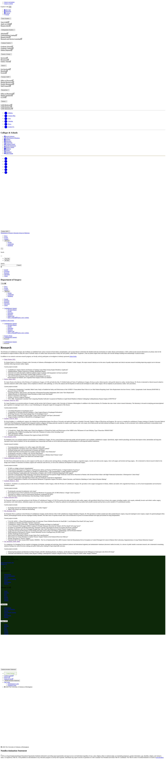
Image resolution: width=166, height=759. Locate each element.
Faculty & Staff (5, 77)
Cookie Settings (10, 673)
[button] (83, 320)
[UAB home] (83, 191)
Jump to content (8, 3)
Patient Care (11, 316)
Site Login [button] (7, 682)
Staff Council (5, 86)
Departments (7, 574)
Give (5, 594)
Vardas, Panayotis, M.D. (10, 497)
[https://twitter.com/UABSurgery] (5, 567)
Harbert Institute (6, 95)
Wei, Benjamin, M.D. (10, 511)
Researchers (4, 90)
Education (10, 313)
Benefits (3, 71)
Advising (3, 33)
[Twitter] (6, 161)
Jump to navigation (9, 2)
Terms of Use (8, 679)
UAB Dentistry (5, 107)
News (5, 236)
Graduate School (6, 46)
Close (3, 283)
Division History (12, 310)
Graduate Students (6, 43)
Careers (6, 599)
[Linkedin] (6, 172)
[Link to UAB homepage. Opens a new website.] (83, 667)
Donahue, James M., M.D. (11, 400)
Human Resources (6, 82)
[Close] (10, 7)
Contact (6, 239)
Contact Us (4, 564)
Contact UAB (8, 676)
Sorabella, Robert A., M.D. (11, 481)
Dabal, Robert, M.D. (9, 359)
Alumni (3, 65)
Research (10, 314)
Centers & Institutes (9, 576)
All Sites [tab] (7, 260)
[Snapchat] (6, 169)
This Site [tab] (7, 258)
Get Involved (5, 69)
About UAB (4, 621)
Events (3, 73)
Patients (3, 101)
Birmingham (7, 582)
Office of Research (7, 94)
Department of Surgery (7, 233)
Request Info (5, 26)
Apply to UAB (5, 24)
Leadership (11, 244)
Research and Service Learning (10, 39)
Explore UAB (4, 231)
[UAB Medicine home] (83, 229)
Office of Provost (6, 80)
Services (3, 58)
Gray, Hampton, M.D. (10, 436)
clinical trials (73, 356)
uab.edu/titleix (160, 757)
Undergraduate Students (7, 30)
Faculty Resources (6, 84)
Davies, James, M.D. (10, 379)
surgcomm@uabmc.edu (7, 562)
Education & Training (10, 579)
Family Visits (5, 61)
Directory (7, 240)
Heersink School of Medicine (22, 233)
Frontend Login (12, 685)
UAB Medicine (5, 105)
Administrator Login (13, 684)
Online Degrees (5, 50)
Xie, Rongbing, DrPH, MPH (12, 541)
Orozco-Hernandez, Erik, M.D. (12, 458)
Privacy (7, 677)
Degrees (6, 592)
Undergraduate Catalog (8, 35)
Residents (10, 245)
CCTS (3, 97)
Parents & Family (5, 54)
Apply (6, 591)
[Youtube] (6, 167)
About (6, 580)
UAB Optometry (6, 109)
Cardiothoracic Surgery (10, 308)
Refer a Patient (18, 317)
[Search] (2, 249)
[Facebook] (6, 158)
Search (2, 263)
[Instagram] (6, 164)
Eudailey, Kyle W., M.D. (11, 418)
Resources (4, 60)
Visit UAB (4, 22)
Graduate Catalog (6, 48)
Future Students (5, 18)
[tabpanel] (83, 264)
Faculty (10, 242)
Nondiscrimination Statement (8, 669)
